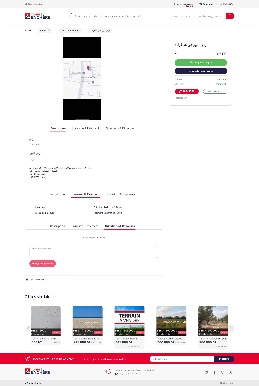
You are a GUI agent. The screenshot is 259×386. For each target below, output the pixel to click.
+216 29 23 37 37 (126, 374)
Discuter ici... (215, 91)
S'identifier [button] (228, 4)
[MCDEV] (37, 16)
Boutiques (207, 4)
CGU (232, 383)
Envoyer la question (42, 263)
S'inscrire (224, 358)
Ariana (222, 79)
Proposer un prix (203, 62)
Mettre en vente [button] (184, 4)
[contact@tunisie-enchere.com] (206, 372)
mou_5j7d (221, 83)
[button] (183, 16)
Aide (224, 383)
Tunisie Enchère (35, 383)
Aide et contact (35, 4)
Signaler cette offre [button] (38, 279)
